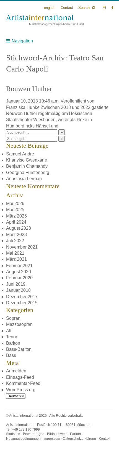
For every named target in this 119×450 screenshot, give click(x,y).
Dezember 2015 (22, 302)
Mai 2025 (15, 209)
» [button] (62, 132)
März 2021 (16, 259)
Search (84, 8)
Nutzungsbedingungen (23, 439)
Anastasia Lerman (24, 178)
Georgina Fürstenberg (27, 172)
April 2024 (16, 222)
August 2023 (18, 228)
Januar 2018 (18, 290)
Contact (67, 8)
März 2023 (16, 234)
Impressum (51, 439)
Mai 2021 (15, 253)
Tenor (11, 336)
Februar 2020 (19, 277)
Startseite (13, 434)
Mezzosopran (19, 324)
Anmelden (16, 371)
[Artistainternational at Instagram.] (105, 8)
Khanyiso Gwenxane (26, 160)
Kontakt (104, 439)
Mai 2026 (15, 203)
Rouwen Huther (29, 89)
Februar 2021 (19, 265)
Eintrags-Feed (20, 377)
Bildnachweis (57, 434)
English (49, 8)
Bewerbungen (33, 434)
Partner (75, 434)
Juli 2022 (15, 240)
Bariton (13, 343)
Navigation (22, 41)
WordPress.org (20, 389)
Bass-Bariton (19, 349)
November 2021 (22, 247)
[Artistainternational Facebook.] (112, 8)
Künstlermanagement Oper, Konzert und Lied (45, 20)
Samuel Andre (20, 154)
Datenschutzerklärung (79, 439)
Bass (11, 355)
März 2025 (16, 216)
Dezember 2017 (22, 296)
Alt (8, 330)
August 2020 (18, 271)
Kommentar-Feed (23, 383)
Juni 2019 (15, 284)
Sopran (13, 318)
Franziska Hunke (23, 107)
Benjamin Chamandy (27, 166)
